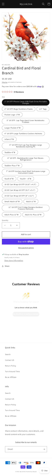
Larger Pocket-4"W (13, 128)
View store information (13, 260)
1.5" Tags (43, 109)
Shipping (4, 82)
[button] (3, 4)
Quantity (5, 220)
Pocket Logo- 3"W (12, 115)
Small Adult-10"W (12, 201)
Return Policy (10, 366)
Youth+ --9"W (25, 179)
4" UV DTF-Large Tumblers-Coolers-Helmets (23, 133)
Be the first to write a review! (26, 314)
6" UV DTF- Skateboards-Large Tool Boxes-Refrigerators (26, 159)
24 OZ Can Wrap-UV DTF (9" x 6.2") (19, 196)
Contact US (9, 360)
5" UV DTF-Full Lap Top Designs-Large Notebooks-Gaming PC (25, 146)
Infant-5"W (9, 139)
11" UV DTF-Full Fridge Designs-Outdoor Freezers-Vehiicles (26, 208)
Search (8, 354)
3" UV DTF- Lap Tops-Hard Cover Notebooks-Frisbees (26, 121)
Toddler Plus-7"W (12, 165)
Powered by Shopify (31, 471)
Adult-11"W (31, 201)
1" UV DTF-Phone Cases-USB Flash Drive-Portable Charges (26, 102)
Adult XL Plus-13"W (33, 215)
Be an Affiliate (10, 377)
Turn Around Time (12, 371)
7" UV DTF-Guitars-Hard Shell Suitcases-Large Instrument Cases (25, 172)
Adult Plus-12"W (12, 215)
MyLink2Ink (23, 471)
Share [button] (7, 266)
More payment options (26, 248)
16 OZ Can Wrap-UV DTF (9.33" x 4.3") (20, 184)
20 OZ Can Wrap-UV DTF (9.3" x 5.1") (20, 190)
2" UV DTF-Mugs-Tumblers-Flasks (19, 109)
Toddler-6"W (10, 152)
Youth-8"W (9, 179)
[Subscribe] (44, 449)
